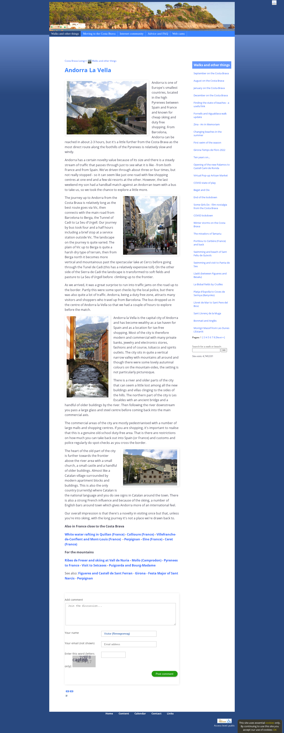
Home (109, 713)
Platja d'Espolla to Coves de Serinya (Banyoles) (209, 293)
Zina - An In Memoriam (207, 124)
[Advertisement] (135, 48)
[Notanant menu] (222, 722)
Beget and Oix (202, 190)
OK (275, 729)
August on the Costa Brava (209, 80)
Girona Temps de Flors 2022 (209, 150)
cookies (269, 722)
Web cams (178, 33)
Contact (156, 713)
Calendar (140, 713)
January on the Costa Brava (209, 88)
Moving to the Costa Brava (99, 33)
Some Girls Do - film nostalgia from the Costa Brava (210, 206)
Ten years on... (202, 157)
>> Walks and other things (100, 60)
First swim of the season (207, 142)
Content (124, 713)
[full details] (66, 697)
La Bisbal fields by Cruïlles (208, 284)
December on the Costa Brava (211, 95)
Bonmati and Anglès (205, 320)
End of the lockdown (205, 197)
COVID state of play (205, 183)
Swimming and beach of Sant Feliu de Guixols (210, 253)
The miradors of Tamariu (207, 233)
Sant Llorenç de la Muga (207, 313)
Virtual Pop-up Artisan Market (211, 175)
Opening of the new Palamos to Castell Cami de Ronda (212, 166)
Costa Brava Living (75, 60)
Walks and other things (65, 33)
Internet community (132, 33)
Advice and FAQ (158, 33)
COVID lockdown (203, 215)
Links (170, 713)
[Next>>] (220, 337)
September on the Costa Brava (211, 73)
